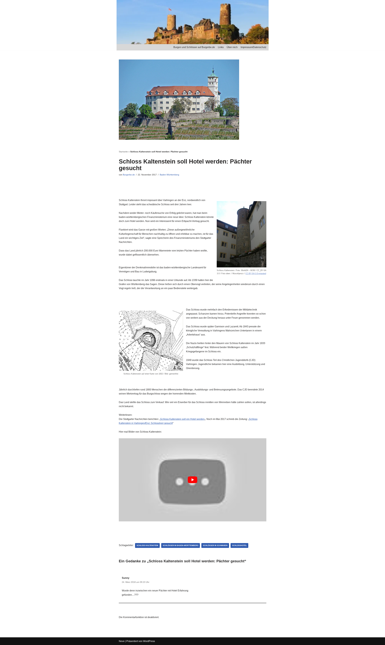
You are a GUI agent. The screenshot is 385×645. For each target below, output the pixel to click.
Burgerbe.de (129, 174)
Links (221, 47)
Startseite (123, 151)
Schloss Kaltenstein (147, 545)
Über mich (232, 47)
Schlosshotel (239, 545)
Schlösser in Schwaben (215, 545)
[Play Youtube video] (192, 479)
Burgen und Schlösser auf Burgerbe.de (194, 47)
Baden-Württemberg (169, 174)
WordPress (149, 641)
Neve (122, 641)
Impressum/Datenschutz (253, 47)
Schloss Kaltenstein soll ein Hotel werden (182, 419)
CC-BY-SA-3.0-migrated (255, 273)
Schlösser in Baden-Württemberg (180, 545)
